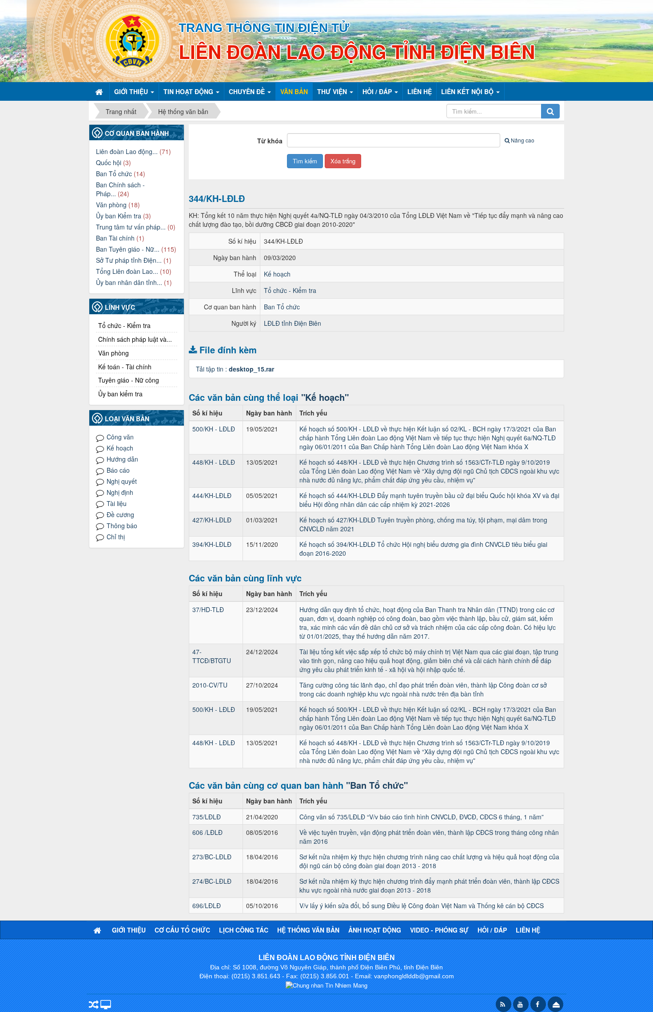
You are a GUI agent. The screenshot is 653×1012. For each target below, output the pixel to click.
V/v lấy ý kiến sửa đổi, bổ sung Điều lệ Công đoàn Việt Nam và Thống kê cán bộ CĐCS (421, 905)
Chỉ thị (116, 536)
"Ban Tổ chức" (377, 785)
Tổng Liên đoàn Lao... (127, 271)
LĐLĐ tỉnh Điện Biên (292, 323)
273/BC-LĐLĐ (211, 856)
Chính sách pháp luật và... (135, 339)
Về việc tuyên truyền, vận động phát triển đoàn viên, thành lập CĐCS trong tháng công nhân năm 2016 (429, 837)
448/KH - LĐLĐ (213, 462)
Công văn (120, 436)
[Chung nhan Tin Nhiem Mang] (326, 984)
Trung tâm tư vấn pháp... (131, 226)
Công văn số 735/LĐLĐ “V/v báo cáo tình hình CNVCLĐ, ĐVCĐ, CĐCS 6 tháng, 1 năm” (421, 816)
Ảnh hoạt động (374, 929)
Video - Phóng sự (439, 929)
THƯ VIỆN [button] (333, 91)
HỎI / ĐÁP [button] (378, 91)
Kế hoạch (277, 273)
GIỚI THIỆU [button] (132, 91)
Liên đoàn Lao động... (127, 151)
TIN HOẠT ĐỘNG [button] (189, 91)
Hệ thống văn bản (308, 929)
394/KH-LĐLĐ (211, 544)
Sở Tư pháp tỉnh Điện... (129, 260)
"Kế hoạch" (325, 397)
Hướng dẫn (122, 459)
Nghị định (120, 492)
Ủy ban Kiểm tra (118, 215)
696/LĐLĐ (206, 905)
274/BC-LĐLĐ (211, 881)
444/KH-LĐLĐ (211, 495)
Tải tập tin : (235, 368)
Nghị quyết (122, 481)
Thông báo (122, 525)
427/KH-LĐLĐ (211, 519)
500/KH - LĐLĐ (213, 428)
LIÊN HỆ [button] (419, 91)
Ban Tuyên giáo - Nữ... (127, 249)
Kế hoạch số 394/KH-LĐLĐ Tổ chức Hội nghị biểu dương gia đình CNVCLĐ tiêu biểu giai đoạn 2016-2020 (423, 548)
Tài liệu (117, 503)
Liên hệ (528, 929)
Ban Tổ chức (282, 306)
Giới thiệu (129, 929)
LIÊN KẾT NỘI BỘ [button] (468, 91)
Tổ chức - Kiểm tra (290, 290)
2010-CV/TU (209, 684)
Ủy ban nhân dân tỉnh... (129, 282)
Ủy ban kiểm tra (120, 393)
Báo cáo (118, 470)
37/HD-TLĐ (208, 609)
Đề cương (120, 514)
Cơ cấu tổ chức (182, 929)
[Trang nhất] (100, 91)
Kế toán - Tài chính (124, 366)
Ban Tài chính (115, 237)
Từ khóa (270, 140)
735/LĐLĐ (206, 816)
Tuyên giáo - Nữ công (128, 380)
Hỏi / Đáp (492, 929)
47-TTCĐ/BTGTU (211, 656)
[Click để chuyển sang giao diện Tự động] (94, 1005)
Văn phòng (111, 204)
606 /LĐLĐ (207, 832)
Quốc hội (108, 162)
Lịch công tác (243, 929)
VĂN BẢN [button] (294, 91)
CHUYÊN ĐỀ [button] (248, 91)
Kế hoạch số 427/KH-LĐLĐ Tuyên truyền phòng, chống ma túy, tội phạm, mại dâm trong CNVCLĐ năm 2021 (423, 524)
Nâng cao (522, 140)
